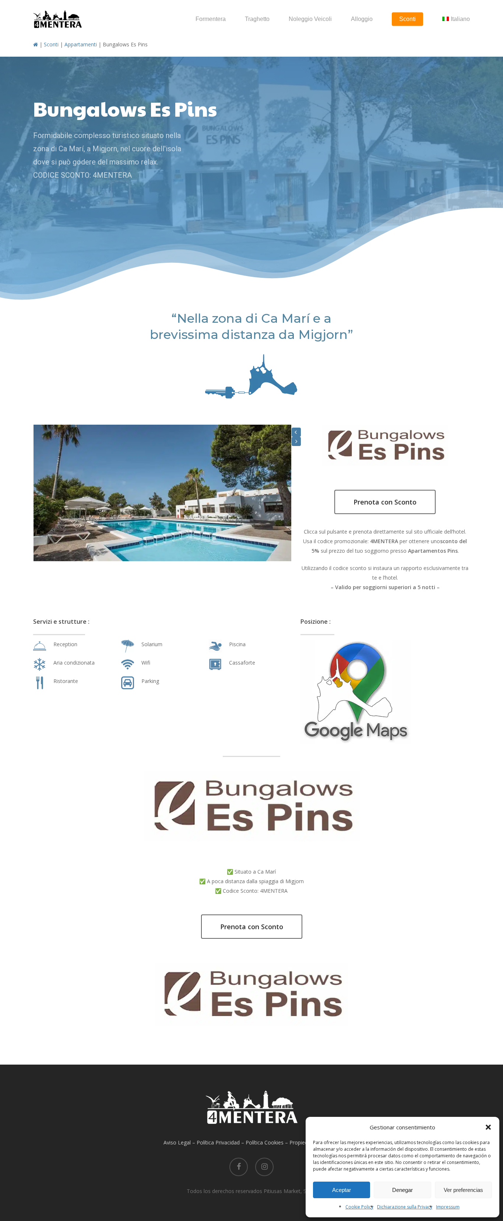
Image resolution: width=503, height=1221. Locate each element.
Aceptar (341, 1190)
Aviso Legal (177, 1142)
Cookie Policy (359, 1207)
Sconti (51, 44)
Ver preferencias (463, 1190)
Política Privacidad (218, 1142)
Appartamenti (80, 44)
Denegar (402, 1190)
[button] (488, 1127)
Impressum (448, 1207)
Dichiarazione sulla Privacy (404, 1207)
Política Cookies (265, 1142)
